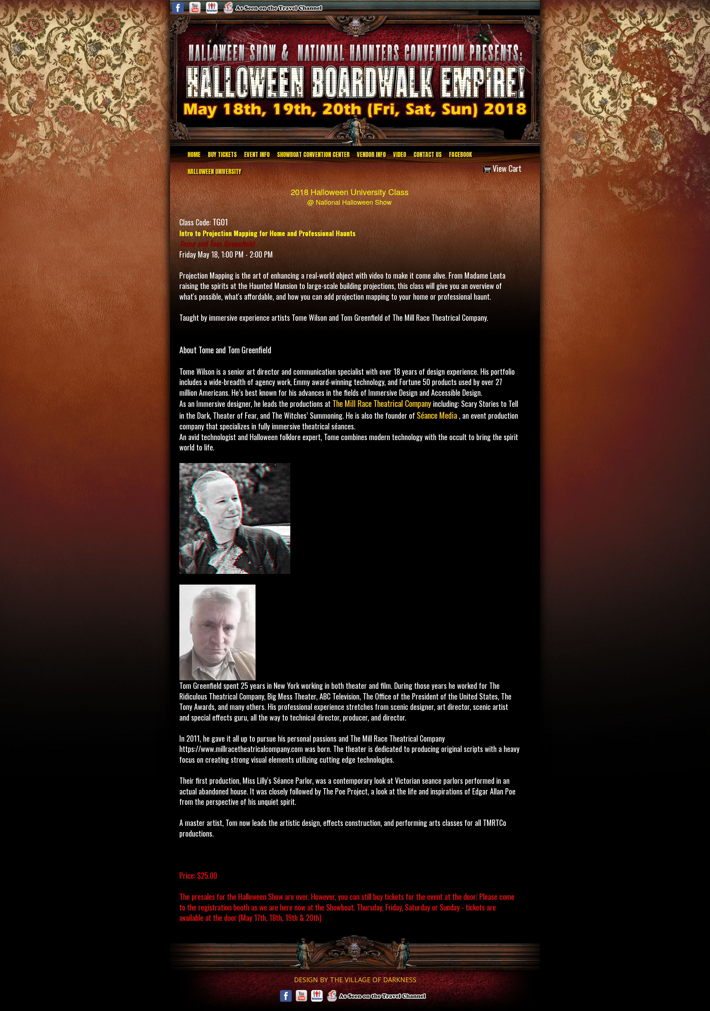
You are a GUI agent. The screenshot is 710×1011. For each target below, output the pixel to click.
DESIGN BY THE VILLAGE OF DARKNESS (355, 979)
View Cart (506, 168)
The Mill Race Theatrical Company (381, 403)
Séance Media (438, 415)
